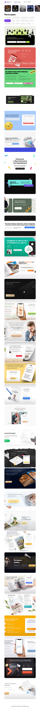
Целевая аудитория (25, 20)
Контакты (29, 23)
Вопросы (18, 23)
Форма (13, 20)
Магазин (25, 1)
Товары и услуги (16, 17)
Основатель (7, 23)
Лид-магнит (7, 20)
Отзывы (23, 23)
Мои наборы (19, 2)
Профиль (29, 1)
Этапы (18, 20)
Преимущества (24, 17)
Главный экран (8, 17)
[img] (7, 8)
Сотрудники (31, 17)
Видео (32, 20)
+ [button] (33, 24)
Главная (15, 1)
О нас (13, 23)
